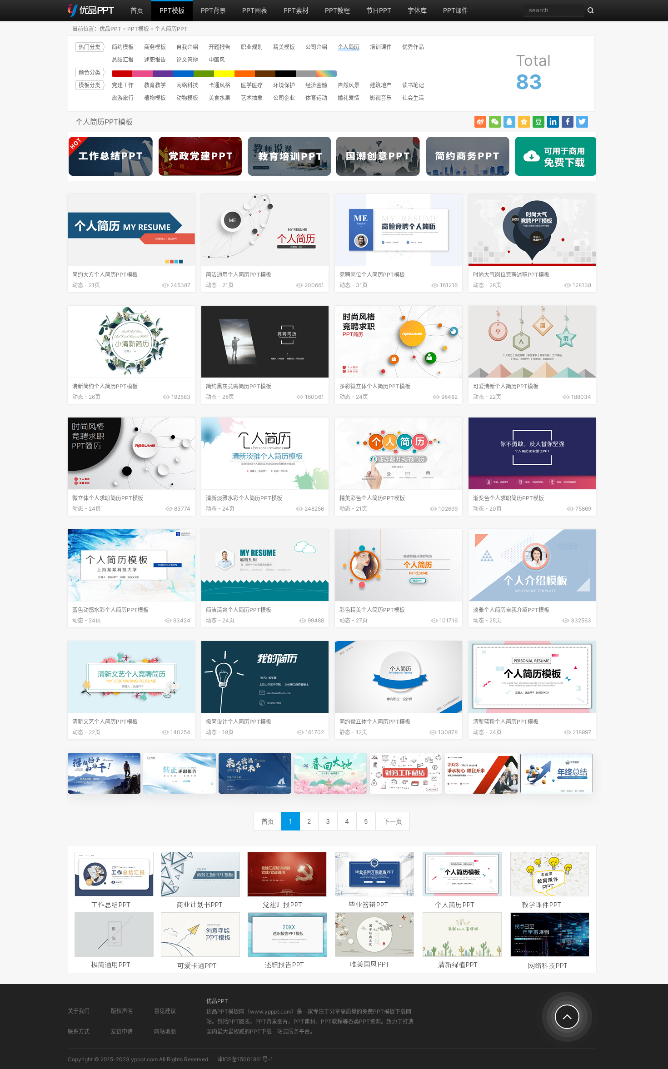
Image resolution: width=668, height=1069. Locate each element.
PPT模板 (172, 10)
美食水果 (219, 97)
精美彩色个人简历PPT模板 (372, 498)
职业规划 (252, 47)
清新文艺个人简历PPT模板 (105, 721)
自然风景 (348, 85)
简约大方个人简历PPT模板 (105, 274)
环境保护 (284, 85)
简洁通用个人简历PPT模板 (238, 274)
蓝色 (183, 73)
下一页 (392, 821)
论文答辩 (187, 59)
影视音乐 (381, 97)
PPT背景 (213, 10)
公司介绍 (316, 47)
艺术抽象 (252, 97)
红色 (122, 73)
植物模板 (155, 97)
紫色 (163, 73)
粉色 (142, 73)
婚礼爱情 (348, 97)
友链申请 (122, 1031)
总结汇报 (123, 59)
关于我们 (79, 1011)
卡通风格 (219, 85)
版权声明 (122, 1011)
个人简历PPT (171, 28)
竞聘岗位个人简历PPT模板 (372, 274)
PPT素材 (296, 10)
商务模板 (155, 47)
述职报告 (155, 59)
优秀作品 (413, 47)
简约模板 (123, 47)
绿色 (204, 73)
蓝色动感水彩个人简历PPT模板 (110, 610)
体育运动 (316, 97)
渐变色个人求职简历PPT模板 (508, 498)
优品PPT (110, 28)
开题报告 (219, 47)
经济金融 (316, 85)
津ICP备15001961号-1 (245, 1059)
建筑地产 (381, 85)
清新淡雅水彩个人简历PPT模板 (244, 498)
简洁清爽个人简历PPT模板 (238, 610)
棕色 (265, 73)
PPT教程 (337, 10)
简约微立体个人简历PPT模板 (374, 721)
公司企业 (284, 97)
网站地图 (165, 1031)
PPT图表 (254, 10)
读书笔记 (413, 85)
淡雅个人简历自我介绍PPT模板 (511, 610)
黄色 (224, 73)
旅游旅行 (123, 97)
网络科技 (187, 85)
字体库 (417, 10)
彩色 (326, 73)
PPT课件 (455, 10)
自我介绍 (187, 47)
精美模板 (284, 47)
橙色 (244, 73)
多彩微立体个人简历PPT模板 (374, 386)
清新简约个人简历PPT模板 (105, 386)
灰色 (306, 73)
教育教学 (155, 85)
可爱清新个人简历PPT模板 (505, 386)
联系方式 (79, 1031)
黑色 (285, 73)
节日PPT (378, 10)
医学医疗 (252, 85)
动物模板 (187, 97)
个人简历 (348, 47)
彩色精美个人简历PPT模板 (372, 610)
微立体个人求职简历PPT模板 (107, 498)
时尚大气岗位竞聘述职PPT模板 (511, 274)
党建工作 (123, 85)
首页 (136, 10)
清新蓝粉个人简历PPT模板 (505, 721)
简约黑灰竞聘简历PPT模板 (238, 386)
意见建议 (165, 1011)
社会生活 (413, 97)
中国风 (217, 59)
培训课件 (381, 47)
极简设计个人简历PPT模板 (238, 721)
